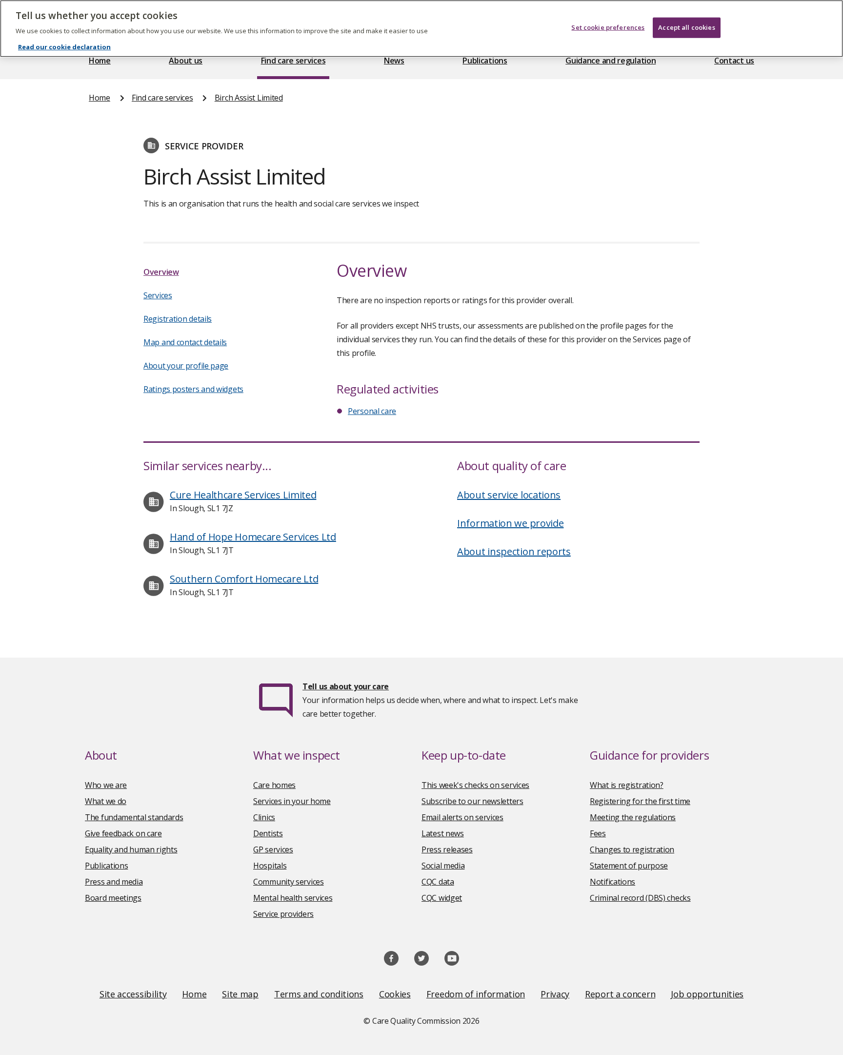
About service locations (509, 494)
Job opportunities (707, 994)
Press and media (114, 881)
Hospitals (269, 865)
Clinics (264, 817)
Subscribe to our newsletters (472, 801)
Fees (598, 833)
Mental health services (292, 897)
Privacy (555, 994)
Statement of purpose (629, 865)
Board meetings (113, 897)
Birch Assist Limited (249, 97)
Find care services (293, 60)
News (394, 60)
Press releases (447, 849)
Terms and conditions (318, 994)
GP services (273, 849)
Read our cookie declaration (64, 46)
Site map (240, 994)
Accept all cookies (686, 27)
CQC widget (442, 897)
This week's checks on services (475, 785)
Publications (484, 60)
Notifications (612, 881)
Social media (443, 865)
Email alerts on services (462, 817)
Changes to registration (632, 849)
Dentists (268, 833)
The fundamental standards (134, 817)
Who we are (106, 785)
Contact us (734, 60)
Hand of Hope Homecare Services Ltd (253, 536)
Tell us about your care (345, 686)
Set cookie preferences (607, 27)
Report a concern (620, 994)
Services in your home (292, 801)
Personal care (372, 411)
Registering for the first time (640, 801)
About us (185, 60)
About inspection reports (514, 551)
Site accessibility (133, 994)
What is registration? (626, 785)
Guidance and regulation (610, 60)
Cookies (395, 994)
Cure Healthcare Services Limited (243, 494)
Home (100, 60)
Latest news (443, 833)
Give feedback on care (123, 833)
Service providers (283, 914)
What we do (105, 801)
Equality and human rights (131, 849)
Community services (288, 881)
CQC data (438, 881)
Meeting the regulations (633, 817)
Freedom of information (475, 994)
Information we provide (510, 523)
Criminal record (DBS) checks (640, 897)
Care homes (274, 785)
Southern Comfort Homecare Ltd (244, 578)
